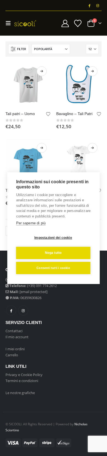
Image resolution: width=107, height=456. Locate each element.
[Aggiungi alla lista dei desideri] (48, 113)
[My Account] (65, 23)
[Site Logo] (25, 23)
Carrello (11, 354)
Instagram (23, 310)
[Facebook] (89, 5)
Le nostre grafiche (20, 392)
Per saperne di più (31, 223)
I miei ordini (15, 348)
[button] (9, 23)
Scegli (42, 71)
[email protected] (33, 291)
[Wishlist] (77, 23)
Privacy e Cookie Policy (24, 374)
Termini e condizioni (21, 380)
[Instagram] (97, 5)
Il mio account (17, 336)
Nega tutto (53, 253)
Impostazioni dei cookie (53, 238)
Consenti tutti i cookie (53, 267)
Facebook (11, 310)
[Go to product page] (28, 84)
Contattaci (13, 330)
